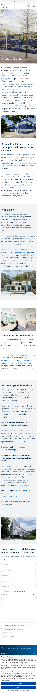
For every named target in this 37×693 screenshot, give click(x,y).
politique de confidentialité (19, 626)
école (3, 157)
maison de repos (27, 157)
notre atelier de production (23, 252)
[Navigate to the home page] (4, 6)
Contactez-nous (7, 502)
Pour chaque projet (13, 648)
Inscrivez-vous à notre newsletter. (13, 629)
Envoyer (3, 641)
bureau (9, 157)
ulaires (7, 76)
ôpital (16, 157)
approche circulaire (19, 67)
